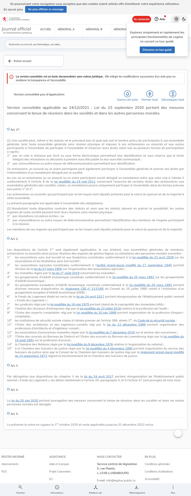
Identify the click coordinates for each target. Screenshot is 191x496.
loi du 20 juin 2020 (24, 400)
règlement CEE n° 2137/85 (84, 288)
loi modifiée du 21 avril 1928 (153, 257)
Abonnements (9, 464)
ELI (51, 479)
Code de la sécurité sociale (156, 320)
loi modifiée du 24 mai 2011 (75, 181)
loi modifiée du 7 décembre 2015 (112, 332)
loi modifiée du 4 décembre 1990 (109, 348)
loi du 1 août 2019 (65, 273)
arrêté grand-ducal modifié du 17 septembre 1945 (134, 265)
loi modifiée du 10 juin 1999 (96, 312)
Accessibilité (152, 479)
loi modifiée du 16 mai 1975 (69, 304)
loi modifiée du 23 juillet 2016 (100, 308)
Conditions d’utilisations (159, 471)
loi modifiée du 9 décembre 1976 (90, 344)
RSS (4, 471)
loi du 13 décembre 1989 (126, 324)
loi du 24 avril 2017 (90, 296)
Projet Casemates (60, 471)
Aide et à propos (59, 464)
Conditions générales (157, 464)
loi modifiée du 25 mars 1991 (133, 277)
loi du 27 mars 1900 (48, 269)
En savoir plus (13, 9)
